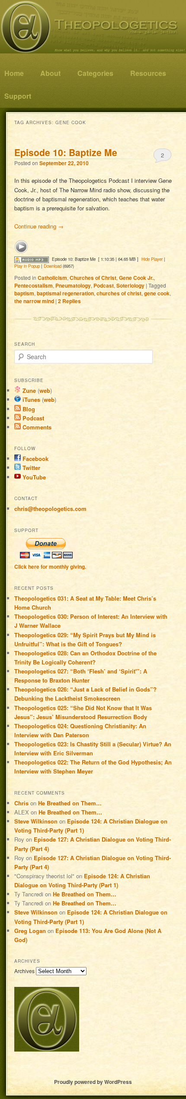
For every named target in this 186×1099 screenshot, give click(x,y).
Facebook (34, 458)
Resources (148, 73)
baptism (24, 293)
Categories (95, 73)
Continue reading (39, 226)
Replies (69, 301)
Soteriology (130, 285)
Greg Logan (30, 931)
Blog (28, 409)
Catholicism (52, 278)
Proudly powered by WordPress (93, 1082)
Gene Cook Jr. (136, 278)
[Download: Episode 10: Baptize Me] (31, 259)
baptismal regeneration (65, 293)
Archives (24, 970)
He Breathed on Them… (70, 803)
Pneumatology (73, 285)
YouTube (33, 477)
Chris (21, 803)
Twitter (30, 467)
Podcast (103, 285)
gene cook (157, 293)
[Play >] (21, 247)
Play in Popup (27, 266)
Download (52, 266)
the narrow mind (34, 301)
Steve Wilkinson (36, 821)
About (50, 73)
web (44, 390)
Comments (36, 427)
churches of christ (118, 293)
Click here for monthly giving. (50, 566)
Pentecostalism (33, 285)
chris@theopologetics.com (50, 508)
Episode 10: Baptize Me (65, 152)
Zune (28, 390)
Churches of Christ (93, 278)
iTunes (30, 399)
